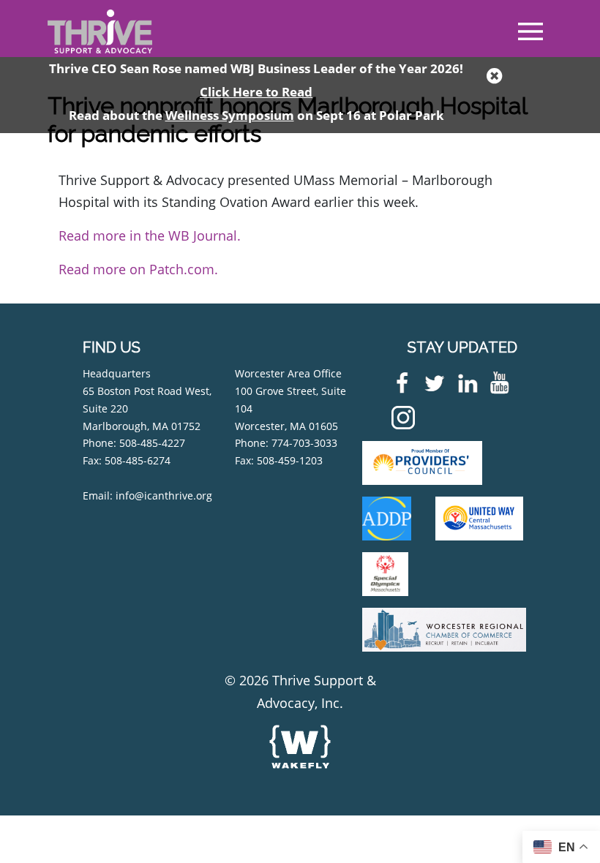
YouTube (496, 382)
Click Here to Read (256, 91)
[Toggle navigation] (530, 31)
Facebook (399, 382)
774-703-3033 (304, 443)
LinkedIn (464, 382)
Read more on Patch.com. (138, 269)
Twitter (431, 382)
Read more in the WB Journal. (150, 235)
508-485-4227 (152, 443)
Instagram (399, 417)
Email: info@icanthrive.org (147, 495)
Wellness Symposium (229, 115)
